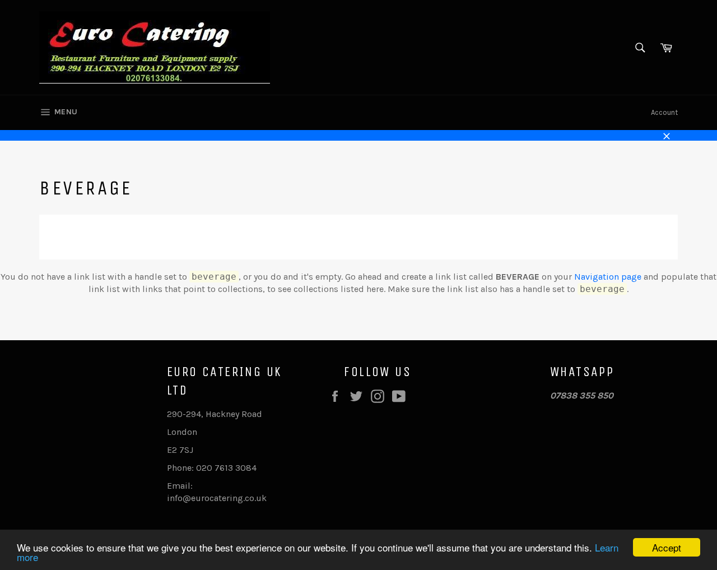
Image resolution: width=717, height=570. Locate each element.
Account (664, 112)
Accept (666, 547)
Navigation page (607, 276)
